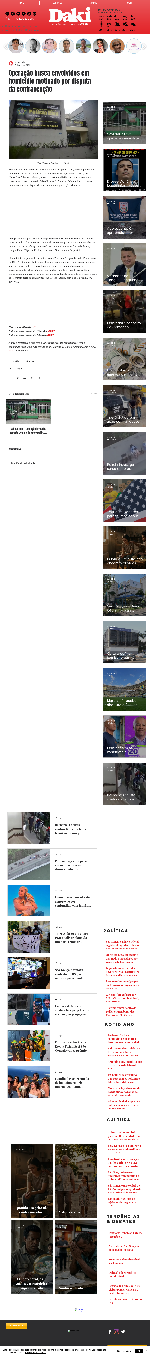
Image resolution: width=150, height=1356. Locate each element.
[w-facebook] (109, 1331)
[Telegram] (7, 14)
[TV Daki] (18, 14)
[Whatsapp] (34, 14)
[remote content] (53, 211)
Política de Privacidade (35, 1352)
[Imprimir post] (39, 378)
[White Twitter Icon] (123, 1331)
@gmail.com (32, 30)
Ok (139, 1351)
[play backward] (5, 46)
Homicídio (15, 361)
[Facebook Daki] (13, 14)
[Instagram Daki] (29, 14)
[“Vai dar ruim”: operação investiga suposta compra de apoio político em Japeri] (28, 411)
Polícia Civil (29, 361)
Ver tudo (94, 393)
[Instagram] (116, 1331)
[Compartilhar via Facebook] (10, 378)
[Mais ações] (96, 63)
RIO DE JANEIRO (16, 368)
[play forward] (144, 46)
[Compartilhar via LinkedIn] (24, 378)
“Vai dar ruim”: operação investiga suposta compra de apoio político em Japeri (28, 431)
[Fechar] (146, 1351)
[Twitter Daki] (24, 14)
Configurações (124, 1351)
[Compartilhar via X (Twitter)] (17, 378)
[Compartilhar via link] (31, 378)
